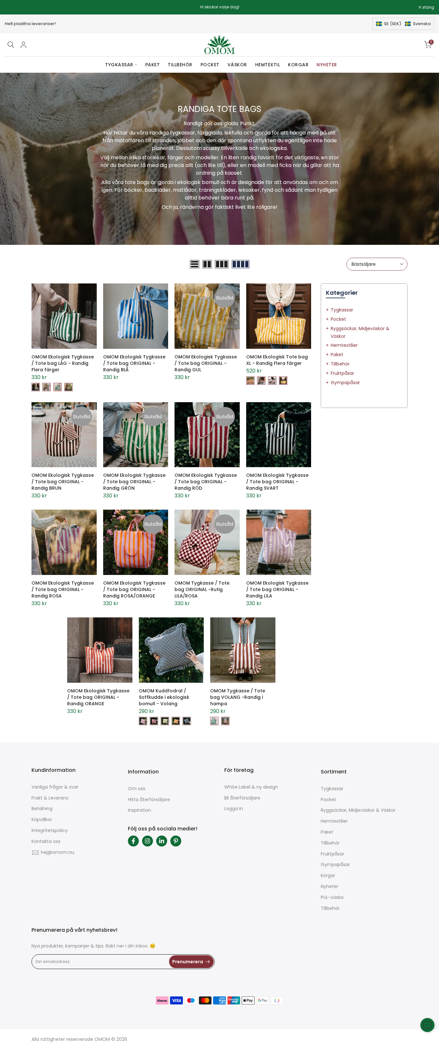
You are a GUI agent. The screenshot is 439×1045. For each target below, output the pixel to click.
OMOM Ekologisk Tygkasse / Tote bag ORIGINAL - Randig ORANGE (98, 697)
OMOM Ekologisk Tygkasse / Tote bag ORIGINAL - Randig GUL (206, 363)
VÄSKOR (237, 64)
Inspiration (139, 810)
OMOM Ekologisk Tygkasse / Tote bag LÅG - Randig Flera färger (62, 363)
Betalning (41, 808)
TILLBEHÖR (180, 64)
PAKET (152, 64)
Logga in (233, 808)
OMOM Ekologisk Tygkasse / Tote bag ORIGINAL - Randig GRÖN (134, 481)
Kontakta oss (45, 841)
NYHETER (327, 64)
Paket (337, 354)
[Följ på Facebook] (133, 841)
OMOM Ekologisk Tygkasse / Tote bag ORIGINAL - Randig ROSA (62, 589)
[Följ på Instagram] (147, 841)
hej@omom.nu (57, 852)
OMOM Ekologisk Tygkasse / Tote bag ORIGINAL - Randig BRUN (62, 481)
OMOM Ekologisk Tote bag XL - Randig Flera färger (277, 360)
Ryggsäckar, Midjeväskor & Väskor (358, 810)
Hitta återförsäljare (149, 799)
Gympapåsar (345, 382)
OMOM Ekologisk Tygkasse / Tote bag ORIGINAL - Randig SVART (277, 481)
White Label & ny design (251, 787)
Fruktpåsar (342, 373)
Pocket (338, 319)
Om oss (136, 788)
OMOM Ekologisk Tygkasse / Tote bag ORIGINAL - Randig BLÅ (134, 363)
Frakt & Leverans (49, 798)
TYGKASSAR (119, 64)
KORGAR (298, 64)
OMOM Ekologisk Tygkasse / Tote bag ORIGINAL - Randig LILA (277, 589)
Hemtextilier (344, 345)
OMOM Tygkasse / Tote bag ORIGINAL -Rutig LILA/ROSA (202, 589)
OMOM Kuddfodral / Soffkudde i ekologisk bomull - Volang (164, 697)
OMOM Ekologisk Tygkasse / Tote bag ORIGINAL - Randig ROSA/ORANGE (134, 589)
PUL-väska (332, 897)
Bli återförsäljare (242, 798)
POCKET (210, 64)
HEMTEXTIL (267, 64)
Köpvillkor (41, 819)
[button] (403, 24)
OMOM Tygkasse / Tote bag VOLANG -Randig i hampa (237, 697)
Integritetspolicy (49, 830)
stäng (14, 7)
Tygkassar (342, 310)
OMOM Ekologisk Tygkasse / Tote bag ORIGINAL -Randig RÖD (206, 481)
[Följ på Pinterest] (175, 841)
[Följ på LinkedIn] (161, 841)
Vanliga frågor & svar (54, 787)
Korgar (328, 875)
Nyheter (329, 886)
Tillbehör (340, 364)
